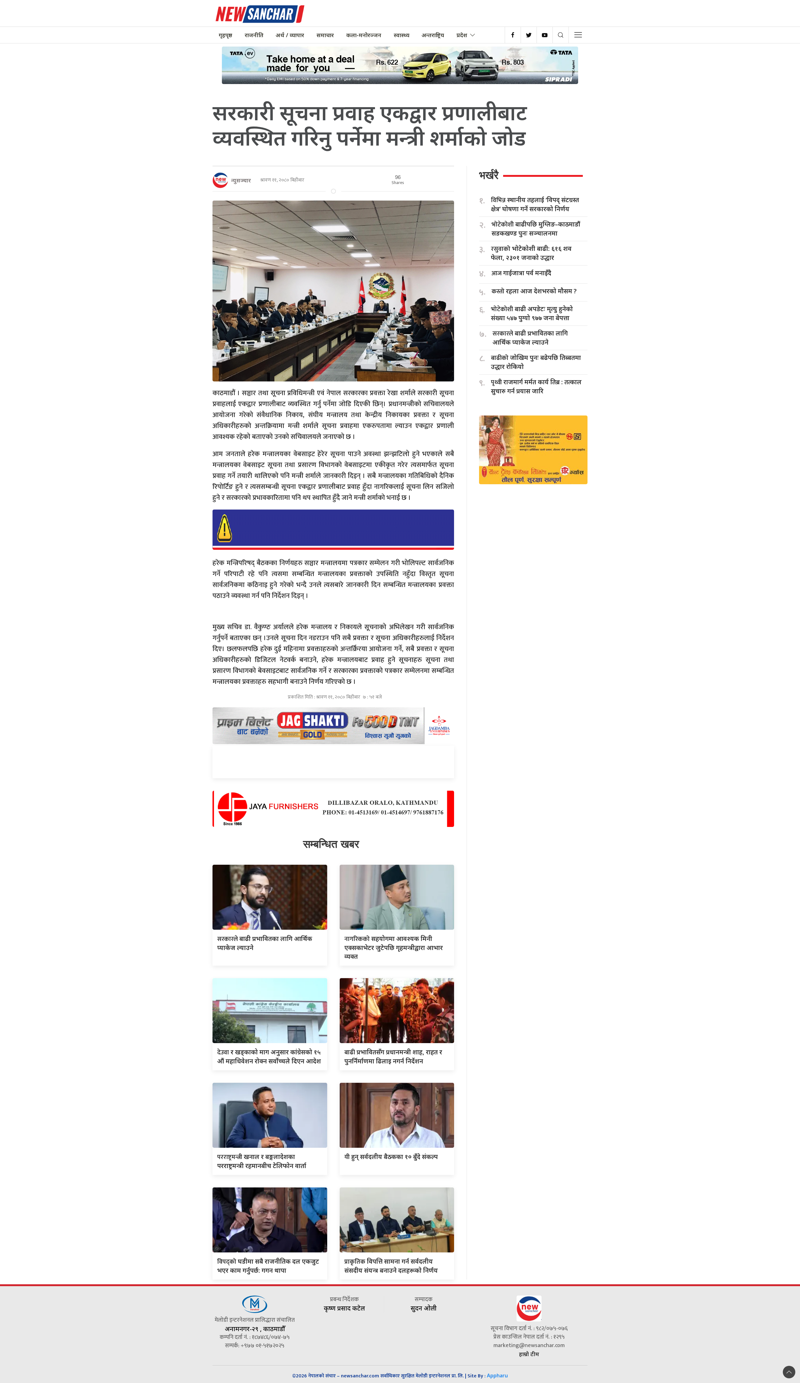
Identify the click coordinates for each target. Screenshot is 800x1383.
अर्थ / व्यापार (290, 35)
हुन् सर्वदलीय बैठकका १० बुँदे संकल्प (391, 1156)
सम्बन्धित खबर (331, 844)
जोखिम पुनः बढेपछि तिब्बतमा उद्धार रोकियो (536, 362)
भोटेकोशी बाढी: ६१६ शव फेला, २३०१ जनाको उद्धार (531, 253)
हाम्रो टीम (529, 1354)
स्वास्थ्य (401, 35)
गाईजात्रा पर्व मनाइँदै (521, 273)
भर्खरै (488, 175)
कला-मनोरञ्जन (363, 35)
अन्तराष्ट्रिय (433, 35)
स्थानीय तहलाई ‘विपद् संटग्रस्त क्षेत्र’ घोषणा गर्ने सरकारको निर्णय (535, 204)
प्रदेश (462, 35)
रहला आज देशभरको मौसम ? (534, 291)
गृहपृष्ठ (225, 35)
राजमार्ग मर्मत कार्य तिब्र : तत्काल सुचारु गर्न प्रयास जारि (536, 386)
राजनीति (254, 35)
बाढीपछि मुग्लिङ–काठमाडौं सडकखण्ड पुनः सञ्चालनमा (536, 228)
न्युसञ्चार (241, 180)
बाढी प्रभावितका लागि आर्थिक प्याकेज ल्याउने (530, 337)
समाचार (325, 35)
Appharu (497, 1375)
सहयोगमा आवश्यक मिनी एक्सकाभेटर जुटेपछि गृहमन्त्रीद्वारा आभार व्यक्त (393, 947)
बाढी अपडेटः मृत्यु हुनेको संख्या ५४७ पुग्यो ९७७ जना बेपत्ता (532, 313)
